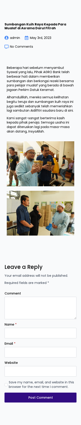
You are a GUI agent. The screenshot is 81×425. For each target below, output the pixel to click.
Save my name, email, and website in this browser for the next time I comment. (41, 384)
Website (11, 362)
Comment (12, 293)
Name (10, 324)
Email (10, 343)
